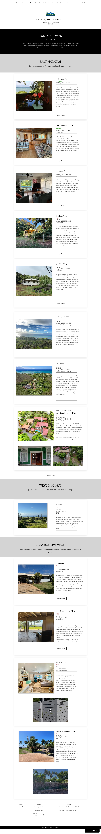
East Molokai (33, 48)
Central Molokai (54, 45)
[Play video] (34, 456)
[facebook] (82, 2)
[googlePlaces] (84, 2)
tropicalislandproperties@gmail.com (39, 807)
